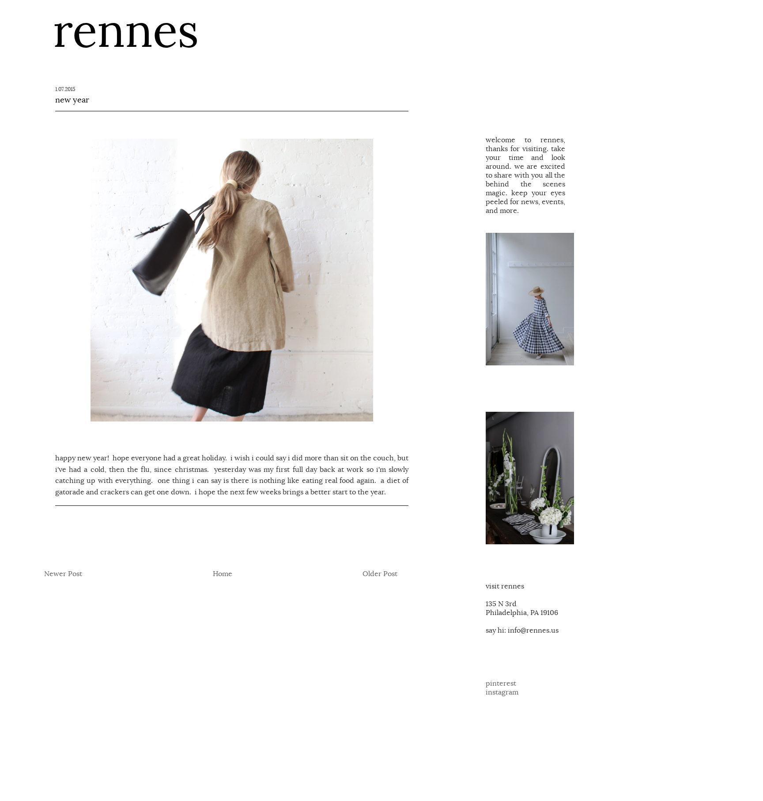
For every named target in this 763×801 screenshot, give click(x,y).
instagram (502, 692)
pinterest (501, 683)
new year (72, 100)
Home (222, 573)
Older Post (380, 573)
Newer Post (63, 573)
